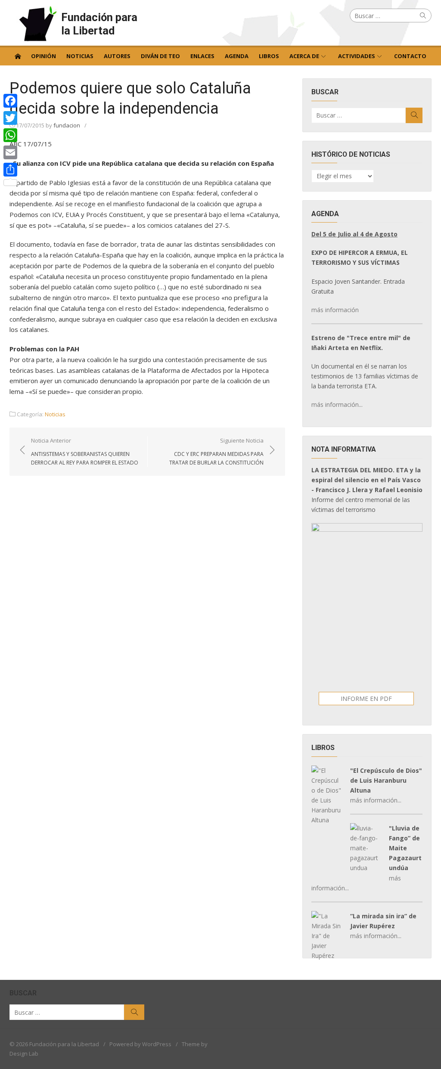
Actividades (356, 56)
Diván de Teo (160, 56)
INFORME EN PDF (366, 698)
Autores (117, 56)
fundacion (66, 125)
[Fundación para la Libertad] (17, 55)
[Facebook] (10, 100)
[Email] (10, 152)
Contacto (410, 56)
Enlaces (202, 56)
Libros (269, 56)
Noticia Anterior (84, 451)
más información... (337, 404)
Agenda (236, 56)
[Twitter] (10, 118)
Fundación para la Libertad (99, 24)
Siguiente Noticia (216, 451)
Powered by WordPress (140, 1044)
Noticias (79, 56)
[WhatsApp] (10, 135)
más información (335, 310)
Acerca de (304, 56)
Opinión (43, 56)
